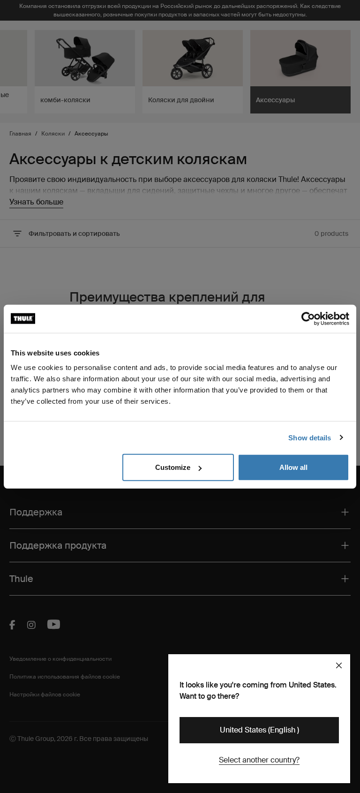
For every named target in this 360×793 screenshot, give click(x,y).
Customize (172, 467)
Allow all (293, 467)
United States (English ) (259, 730)
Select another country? (259, 760)
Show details (309, 437)
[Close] (339, 665)
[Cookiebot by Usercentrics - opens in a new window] (308, 318)
